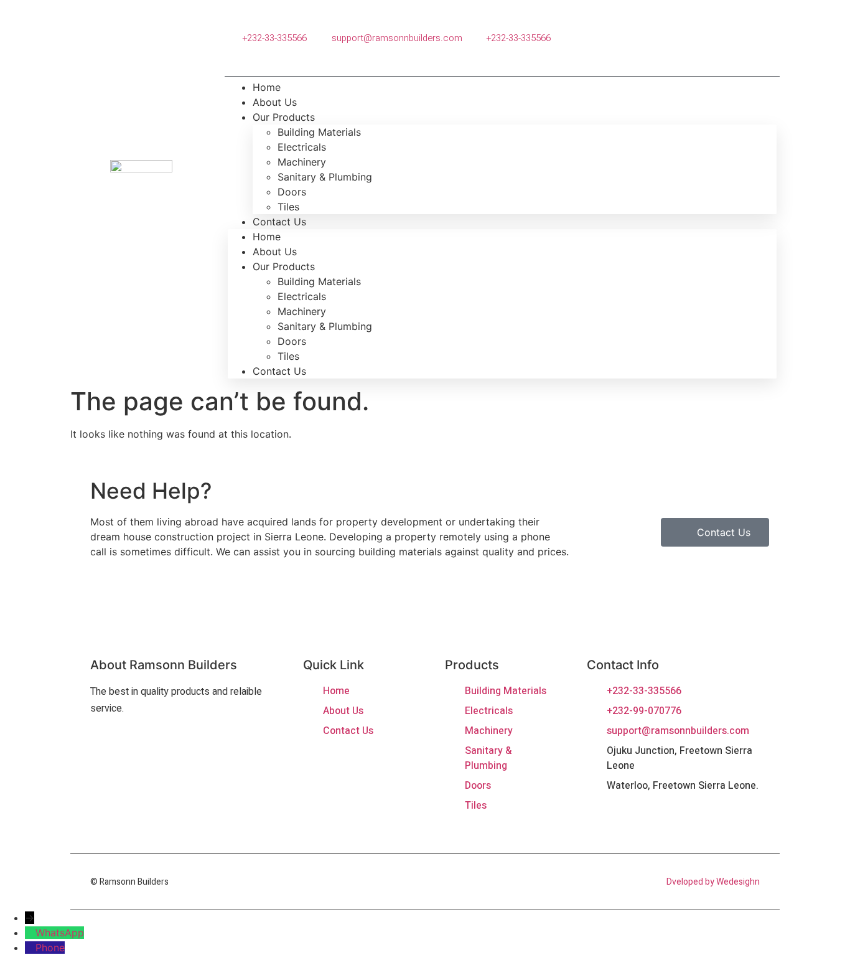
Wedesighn (738, 881)
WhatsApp (59, 932)
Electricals (302, 147)
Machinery (302, 162)
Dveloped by (691, 881)
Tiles (288, 356)
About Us (275, 251)
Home (267, 236)
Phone (50, 947)
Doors (292, 192)
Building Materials (319, 132)
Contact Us (279, 221)
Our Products (284, 117)
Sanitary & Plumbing (325, 177)
